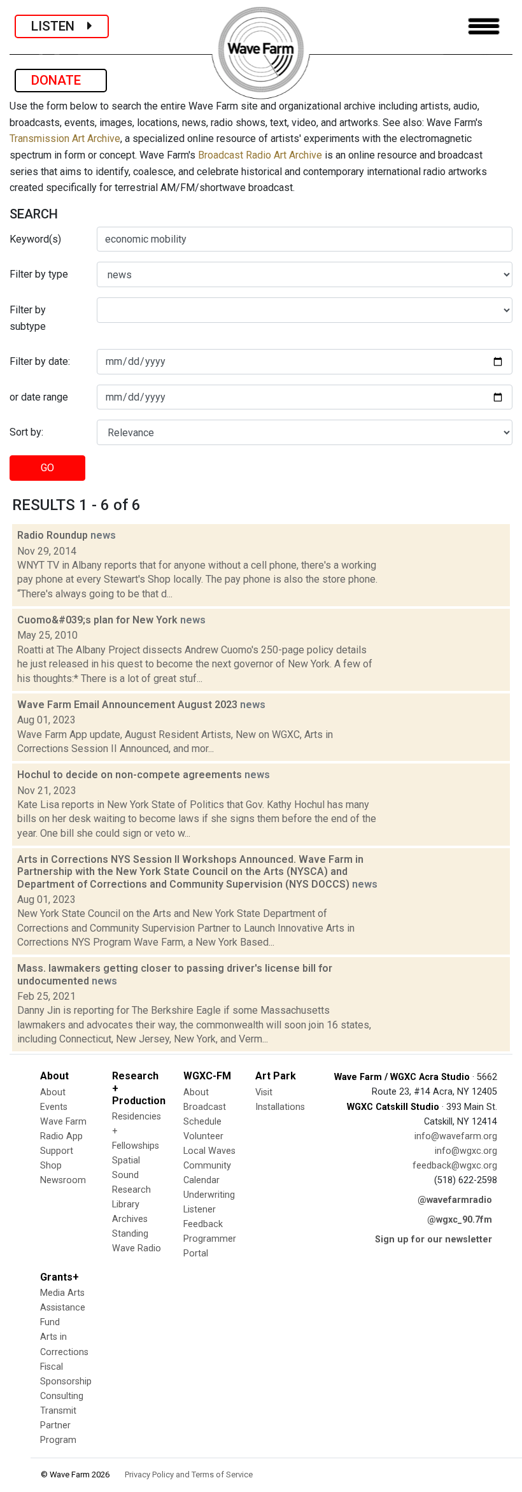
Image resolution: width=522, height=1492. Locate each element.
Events (53, 1107)
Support (56, 1151)
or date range (39, 397)
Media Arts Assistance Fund (62, 1308)
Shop (51, 1165)
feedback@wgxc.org (455, 1165)
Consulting (61, 1396)
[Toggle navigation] (483, 26)
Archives (130, 1219)
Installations (280, 1107)
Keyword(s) (35, 239)
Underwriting (209, 1195)
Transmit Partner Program (58, 1425)
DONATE (60, 80)
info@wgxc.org (466, 1151)
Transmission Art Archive (65, 138)
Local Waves (209, 1151)
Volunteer (203, 1136)
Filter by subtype (28, 318)
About (53, 1092)
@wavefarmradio (455, 1200)
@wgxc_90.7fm (459, 1219)
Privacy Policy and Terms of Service (189, 1474)
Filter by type (39, 274)
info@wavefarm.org (455, 1136)
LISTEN (59, 26)
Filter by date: (40, 361)
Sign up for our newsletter (433, 1239)
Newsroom (63, 1180)
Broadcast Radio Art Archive (260, 155)
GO (47, 468)
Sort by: (26, 432)
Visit (263, 1092)
